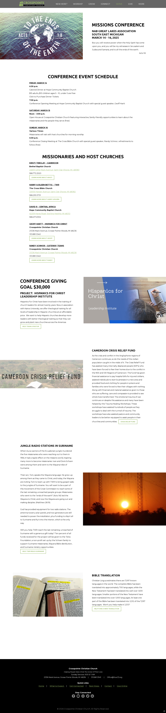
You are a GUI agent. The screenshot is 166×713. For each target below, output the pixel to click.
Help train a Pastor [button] (30, 326)
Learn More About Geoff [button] (41, 238)
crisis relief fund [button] (127, 422)
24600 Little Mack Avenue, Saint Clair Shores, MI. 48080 (54, 170)
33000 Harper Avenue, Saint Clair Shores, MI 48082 (52, 192)
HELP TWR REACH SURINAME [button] (33, 551)
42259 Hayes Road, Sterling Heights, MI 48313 (49, 214)
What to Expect (57, 686)
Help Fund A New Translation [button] (106, 609)
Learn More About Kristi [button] (41, 177)
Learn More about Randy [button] (42, 260)
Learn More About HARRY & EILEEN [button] (45, 199)
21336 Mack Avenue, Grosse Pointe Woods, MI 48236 (52, 253)
